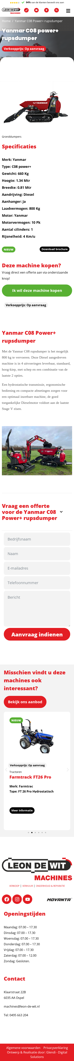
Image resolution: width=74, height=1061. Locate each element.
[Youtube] (27, 899)
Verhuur (27, 886)
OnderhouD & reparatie (50, 886)
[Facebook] (6, 899)
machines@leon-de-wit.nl (22, 1006)
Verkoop (14, 886)
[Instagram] (17, 899)
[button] (6, 769)
